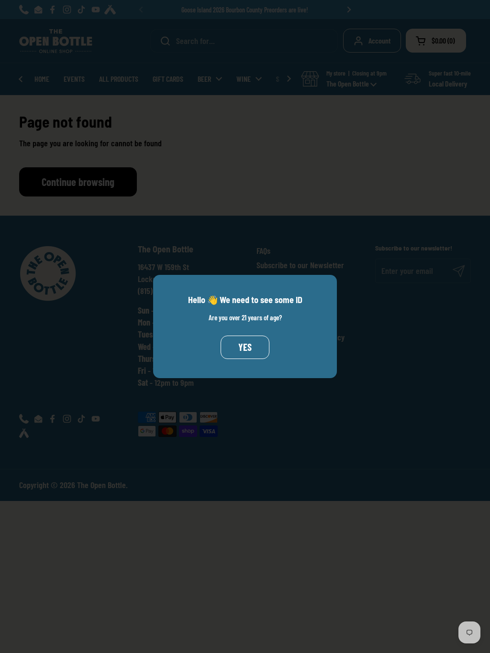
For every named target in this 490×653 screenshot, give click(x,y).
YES (245, 347)
